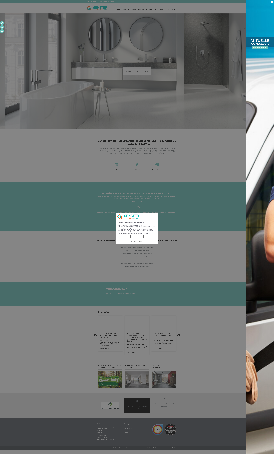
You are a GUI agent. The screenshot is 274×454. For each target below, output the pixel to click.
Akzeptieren (149, 236)
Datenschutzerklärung (123, 233)
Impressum (140, 241)
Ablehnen (124, 236)
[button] (2, 23)
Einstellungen (137, 236)
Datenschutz (133, 241)
